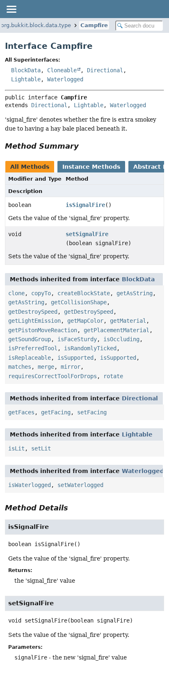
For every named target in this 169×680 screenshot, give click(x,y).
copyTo (41, 293)
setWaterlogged (80, 485)
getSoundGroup (29, 339)
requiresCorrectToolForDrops (52, 376)
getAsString (134, 293)
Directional (105, 70)
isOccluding (121, 339)
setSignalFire (87, 234)
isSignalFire (85, 205)
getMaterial (128, 320)
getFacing (56, 412)
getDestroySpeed (32, 311)
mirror (70, 366)
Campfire (94, 25)
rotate (113, 376)
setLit (41, 448)
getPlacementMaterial (116, 330)
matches (19, 366)
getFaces (21, 412)
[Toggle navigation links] (11, 9)
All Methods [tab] (29, 166)
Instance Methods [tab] (91, 166)
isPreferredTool (32, 348)
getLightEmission (34, 320)
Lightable (26, 79)
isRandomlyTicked (90, 348)
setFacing (92, 412)
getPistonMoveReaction (42, 330)
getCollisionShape (79, 302)
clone (16, 293)
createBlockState (83, 293)
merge (46, 366)
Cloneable (62, 70)
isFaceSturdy (77, 339)
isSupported (75, 357)
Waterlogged (65, 79)
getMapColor (85, 320)
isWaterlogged (29, 485)
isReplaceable (29, 357)
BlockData (26, 70)
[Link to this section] (84, 146)
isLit (16, 448)
